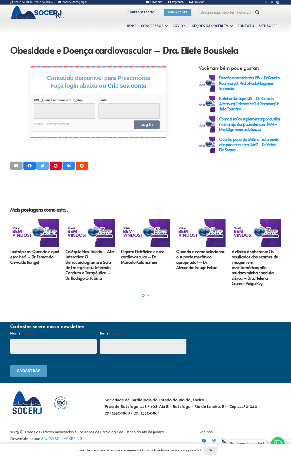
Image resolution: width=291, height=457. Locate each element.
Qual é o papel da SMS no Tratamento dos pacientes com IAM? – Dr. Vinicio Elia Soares (249, 144)
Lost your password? (58, 124)
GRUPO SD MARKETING (61, 438)
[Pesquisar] (257, 12)
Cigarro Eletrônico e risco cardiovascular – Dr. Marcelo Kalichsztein (143, 257)
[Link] (37, 12)
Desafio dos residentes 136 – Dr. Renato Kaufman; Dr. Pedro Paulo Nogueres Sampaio (249, 83)
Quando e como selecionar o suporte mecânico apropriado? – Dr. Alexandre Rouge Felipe (200, 259)
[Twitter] (214, 441)
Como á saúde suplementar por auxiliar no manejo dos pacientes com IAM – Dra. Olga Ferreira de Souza (249, 124)
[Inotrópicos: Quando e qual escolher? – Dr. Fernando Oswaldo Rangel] (34, 233)
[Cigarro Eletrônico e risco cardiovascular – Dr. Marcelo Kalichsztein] (145, 233)
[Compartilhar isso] (29, 166)
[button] (143, 295)
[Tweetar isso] (42, 166)
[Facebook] (204, 441)
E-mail (113, 333)
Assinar (38, 124)
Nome (24, 333)
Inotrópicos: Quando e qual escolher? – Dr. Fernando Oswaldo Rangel (34, 257)
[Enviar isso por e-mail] (16, 166)
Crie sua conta (127, 85)
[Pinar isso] (56, 166)
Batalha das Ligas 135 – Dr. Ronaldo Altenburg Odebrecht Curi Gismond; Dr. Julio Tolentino (249, 103)
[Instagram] (224, 441)
